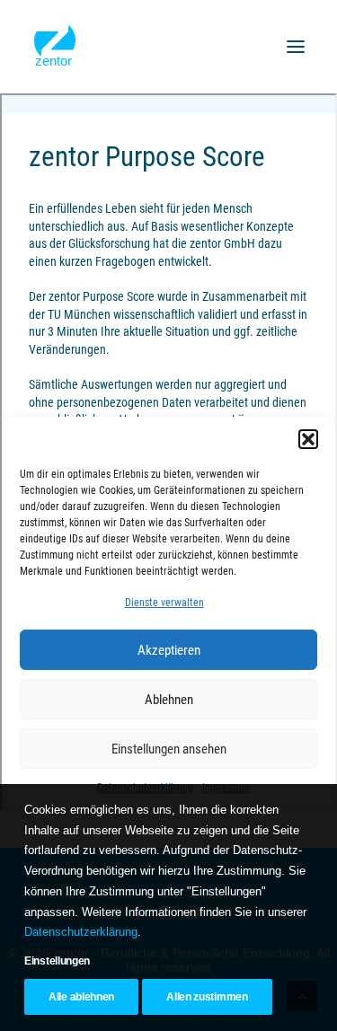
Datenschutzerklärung (80, 931)
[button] (295, 46)
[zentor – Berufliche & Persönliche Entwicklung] (54, 46)
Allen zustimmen (207, 997)
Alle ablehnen (81, 997)
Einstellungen (57, 961)
